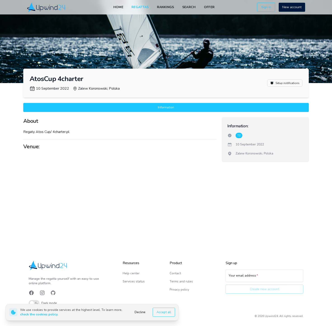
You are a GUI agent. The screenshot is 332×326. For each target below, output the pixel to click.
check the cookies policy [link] (39, 314)
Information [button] (166, 107)
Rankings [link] (165, 7)
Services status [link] (134, 281)
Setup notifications (287, 83)
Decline (140, 312)
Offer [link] (209, 7)
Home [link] (118, 7)
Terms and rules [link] (181, 281)
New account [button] (292, 7)
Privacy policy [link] (179, 289)
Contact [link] (175, 273)
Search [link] (189, 7)
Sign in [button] (266, 7)
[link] (46, 7)
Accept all (164, 312)
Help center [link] (131, 273)
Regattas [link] (140, 7)
